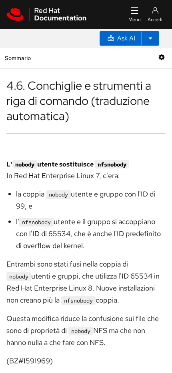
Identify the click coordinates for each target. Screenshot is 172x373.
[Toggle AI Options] (150, 38)
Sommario (17, 58)
